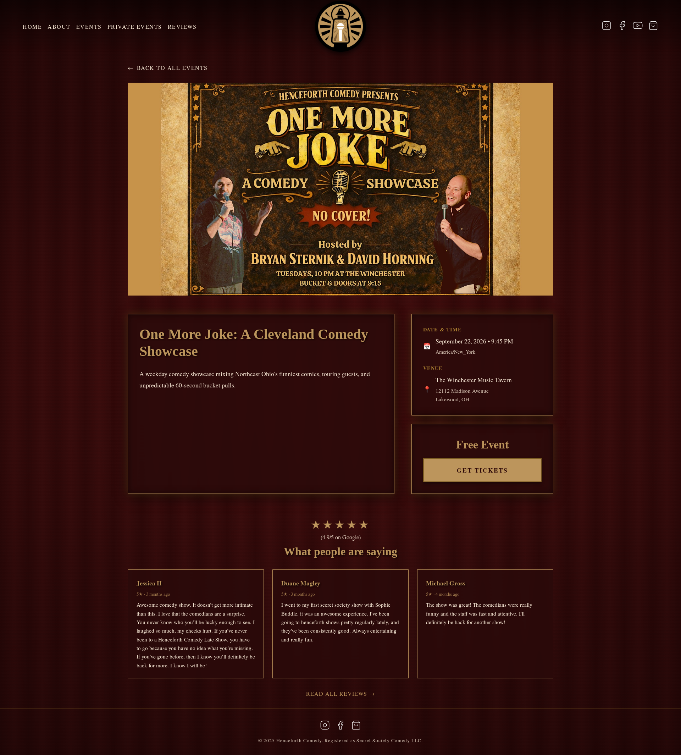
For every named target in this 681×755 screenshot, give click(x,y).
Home (32, 26)
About (59, 26)
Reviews (182, 26)
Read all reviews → (340, 693)
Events (89, 26)
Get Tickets (482, 470)
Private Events (134, 26)
